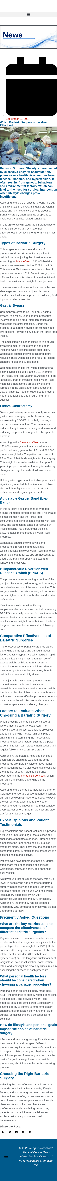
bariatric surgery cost (33, 775)
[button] (28, 14)
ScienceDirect (23, 261)
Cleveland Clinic (29, 442)
